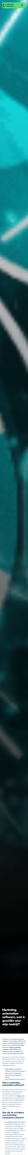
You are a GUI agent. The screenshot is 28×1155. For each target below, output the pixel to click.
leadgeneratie (21, 1096)
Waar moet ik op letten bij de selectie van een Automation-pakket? (13, 1075)
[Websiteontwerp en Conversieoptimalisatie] (8, 4)
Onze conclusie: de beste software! (15, 1079)
